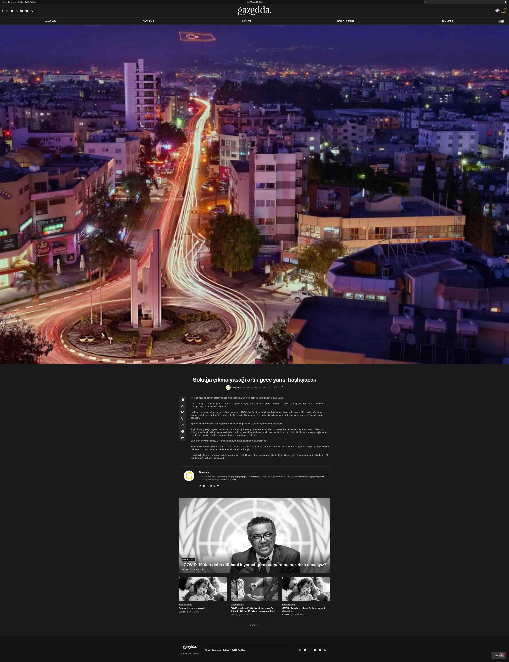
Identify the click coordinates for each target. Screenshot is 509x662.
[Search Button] (505, 2)
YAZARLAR (148, 21)
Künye (4, 2)
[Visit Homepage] (254, 10)
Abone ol (499, 656)
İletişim (20, 2)
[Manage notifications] (502, 655)
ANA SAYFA (51, 21)
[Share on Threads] (182, 419)
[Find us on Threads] (17, 10)
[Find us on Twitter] (31, 10)
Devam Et (254, 625)
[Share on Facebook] (182, 399)
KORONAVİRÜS (188, 559)
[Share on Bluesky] (182, 412)
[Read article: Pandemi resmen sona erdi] (203, 589)
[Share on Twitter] (182, 406)
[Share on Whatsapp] (182, 425)
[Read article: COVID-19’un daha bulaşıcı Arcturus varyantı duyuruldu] (306, 589)
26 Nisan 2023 (246, 615)
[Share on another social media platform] (182, 438)
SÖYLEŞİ (246, 21)
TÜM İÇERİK (448, 21)
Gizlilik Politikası (30, 2)
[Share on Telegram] (182, 431)
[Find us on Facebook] (2, 10)
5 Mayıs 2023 (193, 612)
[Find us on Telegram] (26, 10)
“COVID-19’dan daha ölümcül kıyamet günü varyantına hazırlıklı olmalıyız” (254, 564)
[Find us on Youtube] (21, 10)
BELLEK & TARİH (345, 21)
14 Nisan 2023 (298, 615)
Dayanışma (12, 2)
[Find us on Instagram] (7, 10)
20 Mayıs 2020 (248, 387)
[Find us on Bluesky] (12, 10)
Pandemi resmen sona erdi (192, 608)
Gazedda (235, 387)
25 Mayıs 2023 (197, 569)
